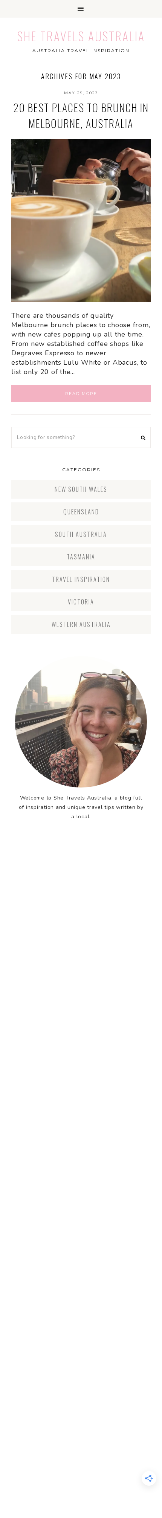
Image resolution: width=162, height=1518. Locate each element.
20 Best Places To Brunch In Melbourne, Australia (81, 115)
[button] (81, 9)
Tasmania (81, 556)
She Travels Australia (81, 36)
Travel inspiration (81, 579)
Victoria (81, 601)
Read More (81, 393)
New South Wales (81, 489)
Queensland (81, 511)
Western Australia (81, 624)
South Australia (81, 534)
